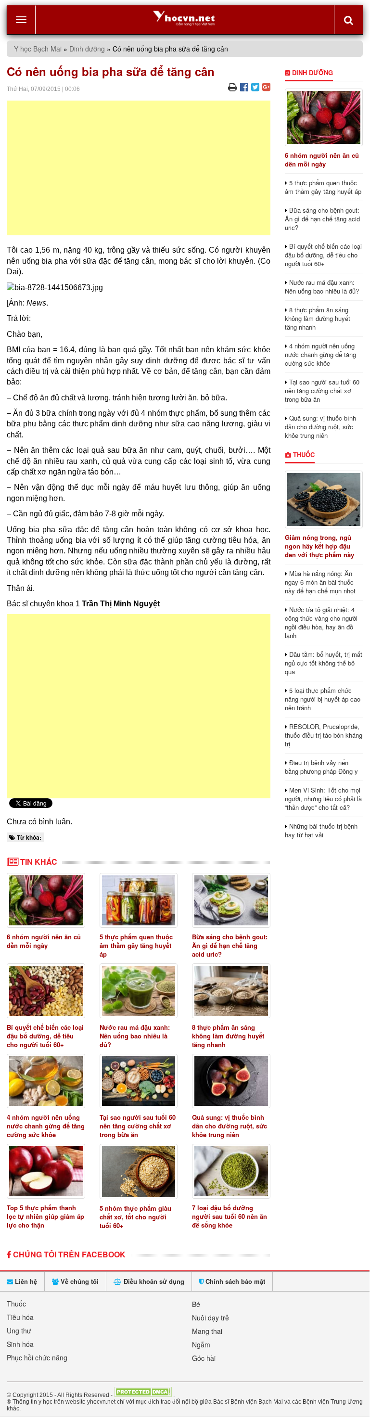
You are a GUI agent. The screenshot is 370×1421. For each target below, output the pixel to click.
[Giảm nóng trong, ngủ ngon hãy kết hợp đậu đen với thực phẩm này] (324, 499)
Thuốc (303, 454)
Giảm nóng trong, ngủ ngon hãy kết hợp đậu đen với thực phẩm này (319, 546)
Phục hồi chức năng (37, 1357)
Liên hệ (25, 1281)
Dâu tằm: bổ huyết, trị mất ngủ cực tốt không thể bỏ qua (323, 663)
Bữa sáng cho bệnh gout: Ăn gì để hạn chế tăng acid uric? (230, 945)
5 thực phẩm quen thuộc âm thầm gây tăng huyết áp (136, 945)
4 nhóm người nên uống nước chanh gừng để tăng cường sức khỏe (46, 1126)
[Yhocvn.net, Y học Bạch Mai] (184, 17)
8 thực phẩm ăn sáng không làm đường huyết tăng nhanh (228, 1036)
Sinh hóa (20, 1344)
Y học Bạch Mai (38, 48)
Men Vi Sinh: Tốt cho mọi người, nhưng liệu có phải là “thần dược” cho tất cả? (323, 798)
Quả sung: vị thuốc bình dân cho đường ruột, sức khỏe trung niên (229, 1126)
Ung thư (19, 1330)
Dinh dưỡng (87, 48)
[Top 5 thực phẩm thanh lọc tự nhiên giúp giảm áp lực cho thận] (46, 1171)
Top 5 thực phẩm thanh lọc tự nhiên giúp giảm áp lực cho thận (45, 1216)
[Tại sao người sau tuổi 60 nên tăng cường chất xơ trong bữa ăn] (139, 1081)
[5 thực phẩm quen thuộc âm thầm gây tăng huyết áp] (139, 900)
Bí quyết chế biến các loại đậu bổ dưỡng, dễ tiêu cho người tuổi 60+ (45, 1036)
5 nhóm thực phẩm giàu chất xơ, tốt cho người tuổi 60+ (135, 1216)
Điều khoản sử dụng (153, 1281)
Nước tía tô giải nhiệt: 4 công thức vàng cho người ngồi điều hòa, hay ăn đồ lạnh (321, 622)
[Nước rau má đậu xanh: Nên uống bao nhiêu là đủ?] (139, 990)
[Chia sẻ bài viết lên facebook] (244, 86)
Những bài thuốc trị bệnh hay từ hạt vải (321, 830)
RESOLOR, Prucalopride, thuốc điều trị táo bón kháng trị (323, 735)
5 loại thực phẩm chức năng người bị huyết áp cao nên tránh (322, 699)
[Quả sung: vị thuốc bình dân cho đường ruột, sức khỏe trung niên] (231, 1081)
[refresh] (348, 19)
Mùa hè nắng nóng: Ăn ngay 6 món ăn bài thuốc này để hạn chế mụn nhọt (320, 582)
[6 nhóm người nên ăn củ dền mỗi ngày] (46, 900)
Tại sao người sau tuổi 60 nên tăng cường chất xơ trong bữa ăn (138, 1126)
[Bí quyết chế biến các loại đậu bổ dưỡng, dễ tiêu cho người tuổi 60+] (46, 990)
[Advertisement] (138, 168)
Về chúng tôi (79, 1281)
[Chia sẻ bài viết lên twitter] (255, 86)
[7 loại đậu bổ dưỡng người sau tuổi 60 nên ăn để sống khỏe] (231, 1171)
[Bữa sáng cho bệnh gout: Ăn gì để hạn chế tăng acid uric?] (231, 900)
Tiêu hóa (20, 1317)
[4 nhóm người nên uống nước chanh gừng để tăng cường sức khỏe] (46, 1081)
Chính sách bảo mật (234, 1281)
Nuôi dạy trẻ (210, 1317)
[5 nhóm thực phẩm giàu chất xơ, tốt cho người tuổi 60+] (139, 1171)
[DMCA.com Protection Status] (143, 1394)
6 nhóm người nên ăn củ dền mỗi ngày (44, 941)
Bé (196, 1304)
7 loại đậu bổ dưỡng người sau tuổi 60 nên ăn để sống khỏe (229, 1216)
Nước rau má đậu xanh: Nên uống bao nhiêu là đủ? (135, 1036)
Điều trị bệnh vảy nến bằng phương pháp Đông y (321, 767)
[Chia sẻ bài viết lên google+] (266, 86)
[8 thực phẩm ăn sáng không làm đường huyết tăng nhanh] (231, 990)
